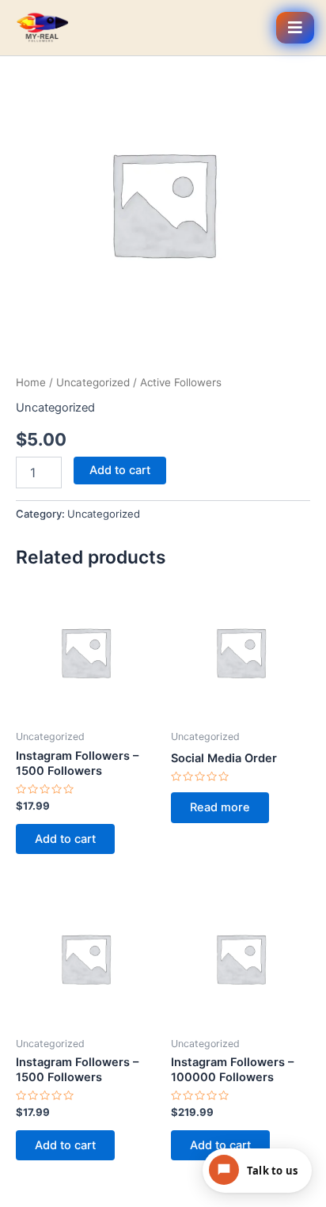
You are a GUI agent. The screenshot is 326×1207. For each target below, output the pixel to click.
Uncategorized (93, 382)
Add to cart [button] (65, 839)
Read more (220, 807)
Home (31, 382)
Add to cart (119, 470)
